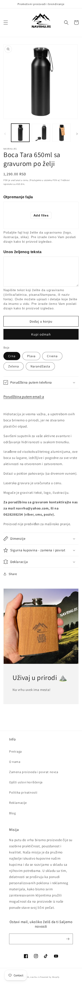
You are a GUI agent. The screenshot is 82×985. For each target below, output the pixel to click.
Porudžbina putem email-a (23, 396)
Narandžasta (40, 366)
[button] (6, 23)
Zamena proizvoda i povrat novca (33, 772)
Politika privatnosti (23, 792)
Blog (12, 813)
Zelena (13, 366)
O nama (14, 762)
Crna (11, 356)
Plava (31, 356)
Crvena (52, 356)
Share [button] (13, 574)
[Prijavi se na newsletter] (68, 939)
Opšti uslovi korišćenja (26, 782)
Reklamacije (18, 803)
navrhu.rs (34, 977)
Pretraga (15, 751)
